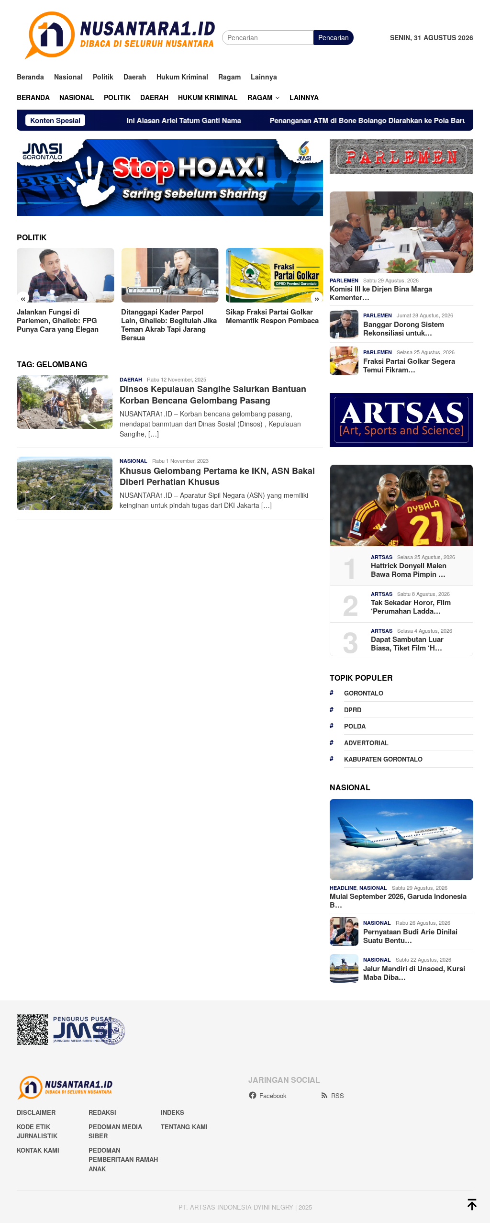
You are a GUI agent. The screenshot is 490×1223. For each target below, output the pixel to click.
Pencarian (333, 37)
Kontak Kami (38, 1150)
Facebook (273, 1095)
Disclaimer (36, 1112)
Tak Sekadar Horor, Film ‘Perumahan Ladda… (411, 606)
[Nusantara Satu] (119, 36)
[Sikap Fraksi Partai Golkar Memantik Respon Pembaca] (274, 275)
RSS (337, 1095)
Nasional (133, 460)
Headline (343, 887)
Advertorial (366, 742)
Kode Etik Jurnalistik (37, 1131)
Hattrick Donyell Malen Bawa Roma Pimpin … (408, 569)
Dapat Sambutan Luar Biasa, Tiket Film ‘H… (407, 643)
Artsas (381, 557)
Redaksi (102, 1112)
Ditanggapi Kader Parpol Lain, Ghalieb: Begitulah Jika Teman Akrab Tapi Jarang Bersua (169, 324)
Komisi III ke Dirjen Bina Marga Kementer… (381, 293)
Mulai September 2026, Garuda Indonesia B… (398, 900)
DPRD (352, 709)
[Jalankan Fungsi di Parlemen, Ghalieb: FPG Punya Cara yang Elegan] (65, 275)
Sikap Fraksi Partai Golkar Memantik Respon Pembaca (273, 316)
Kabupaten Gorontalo (383, 758)
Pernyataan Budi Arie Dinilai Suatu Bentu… (410, 935)
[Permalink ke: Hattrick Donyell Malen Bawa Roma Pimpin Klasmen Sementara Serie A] (401, 505)
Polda (355, 725)
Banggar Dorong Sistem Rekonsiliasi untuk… (403, 328)
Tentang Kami (184, 1126)
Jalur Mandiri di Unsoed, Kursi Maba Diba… (414, 972)
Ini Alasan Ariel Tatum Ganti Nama (150, 120)
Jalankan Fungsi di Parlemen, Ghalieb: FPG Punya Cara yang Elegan (58, 320)
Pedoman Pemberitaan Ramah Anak (123, 1159)
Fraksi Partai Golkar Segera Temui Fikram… (409, 365)
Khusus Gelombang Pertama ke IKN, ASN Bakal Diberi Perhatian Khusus (217, 476)
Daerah (131, 379)
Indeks (172, 1112)
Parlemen (344, 280)
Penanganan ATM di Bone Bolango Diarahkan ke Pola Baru (335, 120)
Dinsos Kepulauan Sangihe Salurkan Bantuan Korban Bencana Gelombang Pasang (213, 394)
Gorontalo (363, 692)
